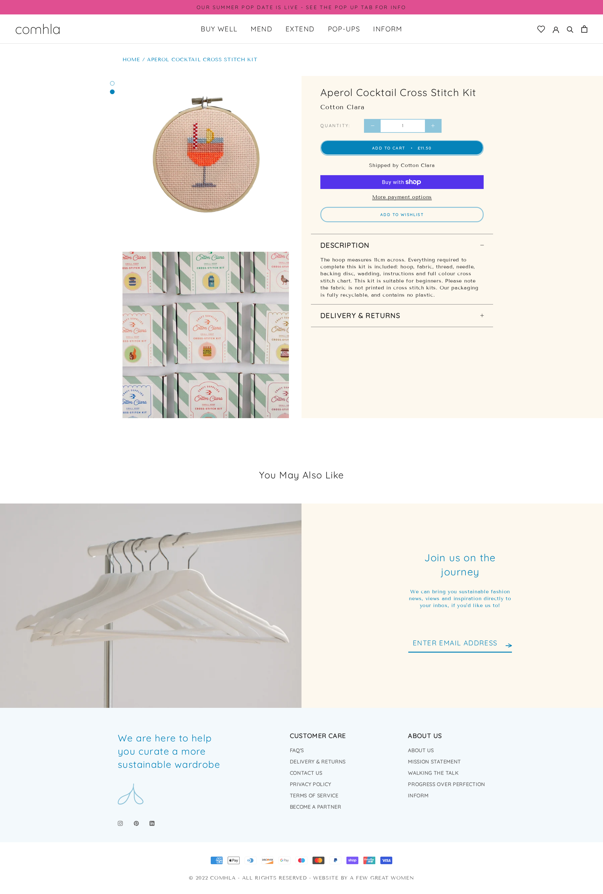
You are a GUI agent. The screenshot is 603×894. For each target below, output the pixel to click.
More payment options (402, 197)
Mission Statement (434, 761)
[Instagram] (120, 822)
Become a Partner (315, 807)
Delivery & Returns (360, 315)
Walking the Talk (433, 773)
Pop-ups (344, 28)
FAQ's (297, 750)
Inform (387, 28)
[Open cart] (584, 29)
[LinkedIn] (152, 822)
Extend (299, 28)
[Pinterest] (136, 822)
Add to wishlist (402, 214)
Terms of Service (314, 795)
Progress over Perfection (446, 784)
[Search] (570, 29)
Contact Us (306, 773)
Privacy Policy (310, 784)
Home (131, 59)
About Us (421, 750)
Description (344, 244)
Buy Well (219, 28)
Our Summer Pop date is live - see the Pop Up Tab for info (301, 7)
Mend (261, 28)
